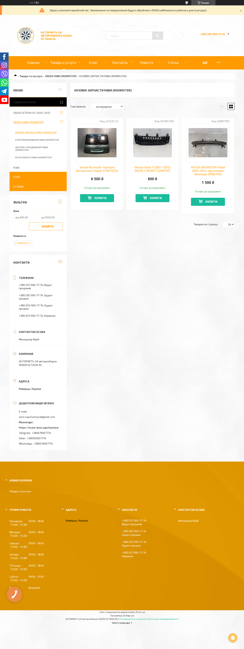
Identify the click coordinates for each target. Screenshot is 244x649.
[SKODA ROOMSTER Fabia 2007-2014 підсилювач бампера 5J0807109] (208, 143)
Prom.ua (140, 612)
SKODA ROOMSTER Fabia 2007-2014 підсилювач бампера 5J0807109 (208, 170)
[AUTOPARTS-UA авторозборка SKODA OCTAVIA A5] (25, 45)
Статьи (173, 62)
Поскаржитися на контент (133, 619)
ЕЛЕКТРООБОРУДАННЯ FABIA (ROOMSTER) (37, 139)
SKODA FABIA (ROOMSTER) (61, 76)
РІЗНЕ (16, 167)
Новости (146, 62)
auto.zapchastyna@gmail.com (37, 416)
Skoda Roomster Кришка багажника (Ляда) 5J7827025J (97, 168)
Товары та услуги (20, 491)
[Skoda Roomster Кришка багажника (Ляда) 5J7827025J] (97, 143)
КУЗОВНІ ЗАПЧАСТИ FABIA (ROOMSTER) (36, 132)
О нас (93, 62)
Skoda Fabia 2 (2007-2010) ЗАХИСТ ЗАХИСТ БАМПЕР (152, 168)
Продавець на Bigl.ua (122, 615)
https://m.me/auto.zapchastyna (39, 427)
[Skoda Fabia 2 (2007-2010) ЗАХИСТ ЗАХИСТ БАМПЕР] (152, 143)
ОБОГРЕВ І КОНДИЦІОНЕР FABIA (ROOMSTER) (31, 148)
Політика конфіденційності (164, 619)
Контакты (120, 62)
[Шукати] (157, 35)
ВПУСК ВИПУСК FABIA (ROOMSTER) (33, 157)
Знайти (47, 226)
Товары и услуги (63, 62)
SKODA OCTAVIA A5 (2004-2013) (31, 112)
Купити (100, 198)
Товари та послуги (30, 76)
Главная (33, 62)
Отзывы (18, 186)
